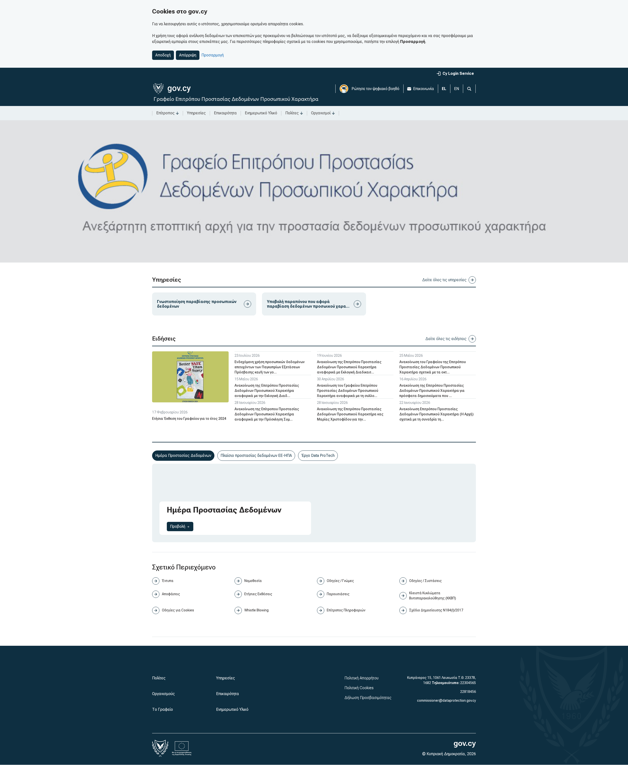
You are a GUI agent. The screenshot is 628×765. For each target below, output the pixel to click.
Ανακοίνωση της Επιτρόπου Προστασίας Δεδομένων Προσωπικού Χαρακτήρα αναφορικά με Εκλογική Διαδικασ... (349, 367)
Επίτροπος (165, 113)
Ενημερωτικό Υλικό (261, 113)
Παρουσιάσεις (338, 594)
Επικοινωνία (423, 88)
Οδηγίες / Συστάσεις (425, 581)
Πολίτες (292, 113)
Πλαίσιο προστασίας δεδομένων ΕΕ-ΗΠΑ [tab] (256, 455)
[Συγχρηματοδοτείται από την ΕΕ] (181, 748)
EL (444, 88)
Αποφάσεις (171, 594)
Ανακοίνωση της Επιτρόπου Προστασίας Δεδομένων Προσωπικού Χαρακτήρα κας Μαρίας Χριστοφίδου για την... (350, 414)
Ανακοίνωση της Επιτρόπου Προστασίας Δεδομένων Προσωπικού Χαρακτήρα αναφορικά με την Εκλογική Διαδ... (267, 390)
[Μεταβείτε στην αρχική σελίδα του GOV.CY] (172, 88)
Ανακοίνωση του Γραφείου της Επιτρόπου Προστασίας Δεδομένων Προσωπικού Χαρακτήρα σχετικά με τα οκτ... (432, 367)
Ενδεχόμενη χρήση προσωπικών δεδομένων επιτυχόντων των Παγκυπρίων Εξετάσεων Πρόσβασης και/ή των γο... (270, 367)
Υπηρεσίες (196, 113)
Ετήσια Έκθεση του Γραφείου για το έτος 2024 (189, 419)
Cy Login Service (458, 73)
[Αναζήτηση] (469, 88)
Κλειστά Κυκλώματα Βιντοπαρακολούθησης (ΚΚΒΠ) (432, 595)
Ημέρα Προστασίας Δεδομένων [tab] (183, 455)
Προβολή (181, 526)
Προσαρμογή (212, 55)
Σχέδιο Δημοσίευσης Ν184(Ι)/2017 (436, 610)
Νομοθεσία (253, 581)
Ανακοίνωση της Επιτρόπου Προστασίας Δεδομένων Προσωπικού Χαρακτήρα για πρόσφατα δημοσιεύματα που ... (432, 390)
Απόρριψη (187, 55)
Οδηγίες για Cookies (178, 610)
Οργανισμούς (163, 693)
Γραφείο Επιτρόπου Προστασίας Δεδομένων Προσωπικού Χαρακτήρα (236, 99)
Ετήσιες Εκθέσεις (258, 594)
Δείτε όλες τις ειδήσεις (446, 338)
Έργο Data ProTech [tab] (318, 455)
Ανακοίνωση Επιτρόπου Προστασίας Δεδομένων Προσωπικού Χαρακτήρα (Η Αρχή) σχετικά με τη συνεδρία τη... (436, 414)
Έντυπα (167, 581)
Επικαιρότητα (225, 113)
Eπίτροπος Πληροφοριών (346, 610)
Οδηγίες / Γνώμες (340, 581)
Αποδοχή (163, 55)
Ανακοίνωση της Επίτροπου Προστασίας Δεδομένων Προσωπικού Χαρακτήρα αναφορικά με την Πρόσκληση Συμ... (267, 414)
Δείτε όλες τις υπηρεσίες (444, 279)
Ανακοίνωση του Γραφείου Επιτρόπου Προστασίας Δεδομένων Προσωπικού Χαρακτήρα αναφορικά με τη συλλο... (347, 390)
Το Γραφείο (162, 709)
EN (456, 88)
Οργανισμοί (321, 113)
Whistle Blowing (256, 610)
